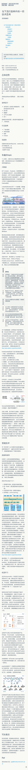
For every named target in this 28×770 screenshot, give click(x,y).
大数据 (9, 37)
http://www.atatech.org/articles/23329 (11, 555)
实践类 (9, 33)
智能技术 (8, 39)
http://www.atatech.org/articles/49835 (11, 348)
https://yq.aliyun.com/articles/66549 (14, 58)
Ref (6, 47)
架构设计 (9, 29)
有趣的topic (9, 35)
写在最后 (8, 45)
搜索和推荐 (10, 41)
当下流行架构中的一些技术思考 (12, 25)
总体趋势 (8, 27)
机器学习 (9, 43)
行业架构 (9, 31)
